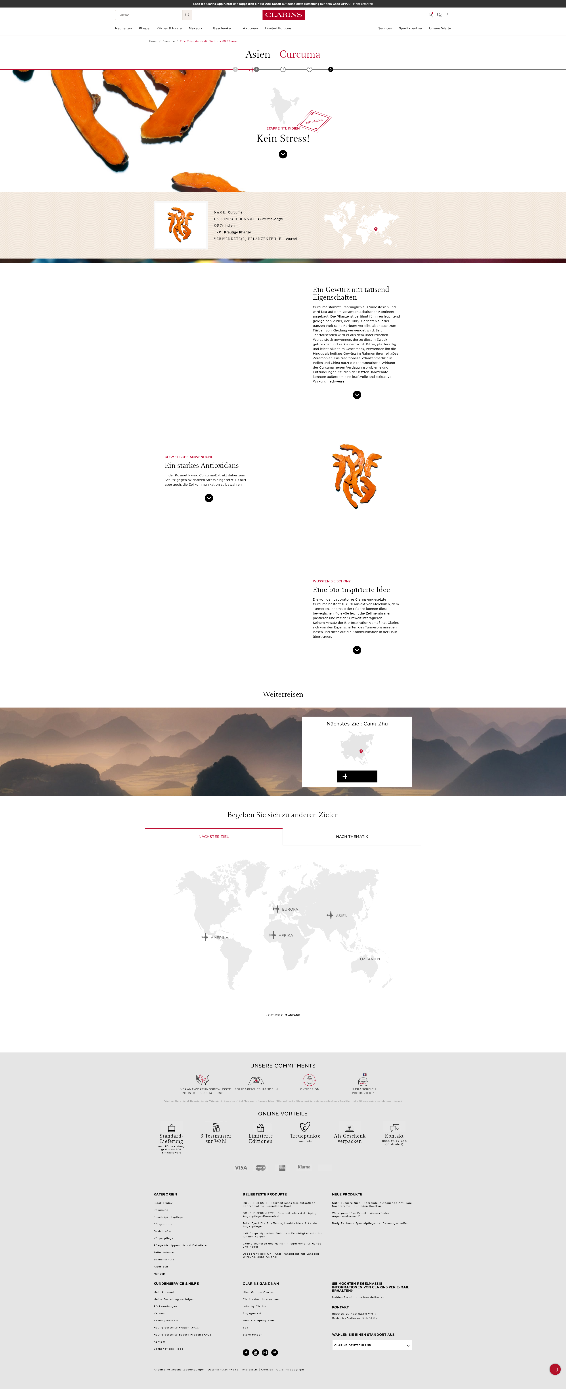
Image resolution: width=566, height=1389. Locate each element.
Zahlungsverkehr (166, 1320)
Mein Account (164, 1292)
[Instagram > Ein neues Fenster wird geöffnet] (265, 1355)
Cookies (267, 1369)
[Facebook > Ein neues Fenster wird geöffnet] (246, 1355)
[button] (555, 1369)
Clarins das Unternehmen (262, 1299)
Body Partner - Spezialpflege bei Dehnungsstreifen (370, 1223)
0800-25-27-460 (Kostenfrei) (394, 1139)
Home (153, 41)
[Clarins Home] (283, 15)
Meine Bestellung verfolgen (174, 1299)
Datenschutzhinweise (223, 1369)
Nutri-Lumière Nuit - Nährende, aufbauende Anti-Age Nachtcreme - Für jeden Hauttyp (372, 1204)
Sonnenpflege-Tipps (168, 1348)
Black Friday (163, 1202)
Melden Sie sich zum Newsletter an (358, 1297)
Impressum (250, 1369)
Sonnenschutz (164, 1259)
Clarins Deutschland (352, 1345)
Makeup (159, 1273)
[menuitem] (430, 15)
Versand (160, 1313)
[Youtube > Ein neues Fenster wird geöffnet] (255, 1355)
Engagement (252, 1313)
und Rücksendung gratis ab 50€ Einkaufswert (171, 1143)
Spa (245, 1327)
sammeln (305, 1137)
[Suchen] (187, 15)
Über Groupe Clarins (258, 1292)
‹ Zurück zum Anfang (283, 1015)
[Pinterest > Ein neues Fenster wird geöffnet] (274, 1355)
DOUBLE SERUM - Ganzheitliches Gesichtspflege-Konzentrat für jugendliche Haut (280, 1204)
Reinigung (161, 1210)
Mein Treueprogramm (259, 1320)
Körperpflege (164, 1238)
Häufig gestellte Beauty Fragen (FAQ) (182, 1334)
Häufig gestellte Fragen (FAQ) (177, 1327)
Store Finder (252, 1334)
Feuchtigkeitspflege (169, 1217)
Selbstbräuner (164, 1252)
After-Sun (161, 1266)
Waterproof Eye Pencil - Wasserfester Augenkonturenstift (361, 1215)
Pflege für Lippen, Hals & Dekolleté (180, 1245)
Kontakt (160, 1341)
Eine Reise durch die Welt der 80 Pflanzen (209, 41)
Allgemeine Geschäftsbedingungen (179, 1369)
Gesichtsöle (162, 1231)
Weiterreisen (361, 776)
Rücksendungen (165, 1306)
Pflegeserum (163, 1224)
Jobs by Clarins (254, 1306)
